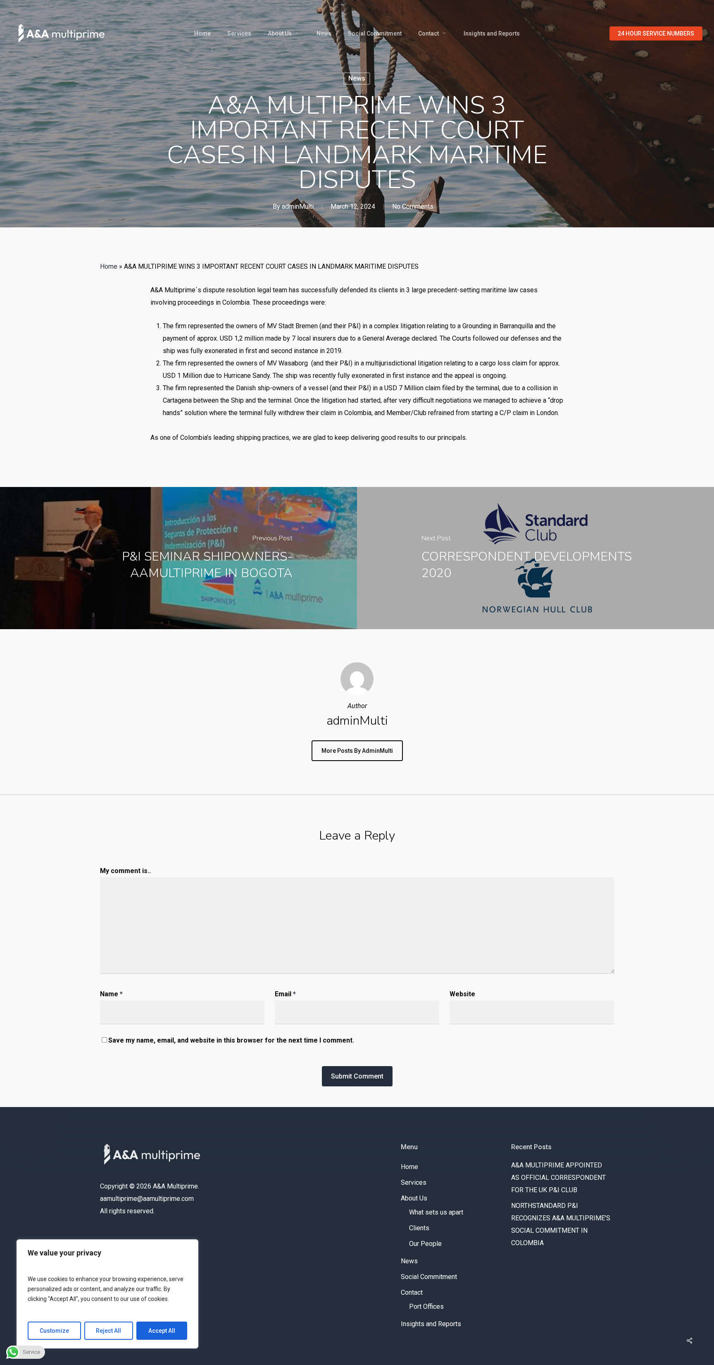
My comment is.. (125, 871)
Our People (425, 1244)
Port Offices (426, 1306)
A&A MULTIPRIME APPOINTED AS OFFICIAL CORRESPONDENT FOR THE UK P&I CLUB (558, 1177)
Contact (412, 1292)
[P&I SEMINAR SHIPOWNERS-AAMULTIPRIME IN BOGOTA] (178, 558)
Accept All (161, 1330)
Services (413, 1182)
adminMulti (298, 206)
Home (108, 266)
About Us (414, 1198)
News (356, 78)
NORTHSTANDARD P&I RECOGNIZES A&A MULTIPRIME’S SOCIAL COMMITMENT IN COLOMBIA (560, 1224)
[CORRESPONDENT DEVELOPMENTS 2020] (535, 558)
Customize (54, 1330)
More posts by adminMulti (357, 750)
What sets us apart (436, 1212)
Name (111, 994)
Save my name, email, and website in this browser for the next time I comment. (231, 1040)
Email (285, 994)
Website (462, 994)
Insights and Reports (431, 1324)
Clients (419, 1228)
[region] (107, 1293)
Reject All (108, 1330)
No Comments (412, 206)
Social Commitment (429, 1277)
